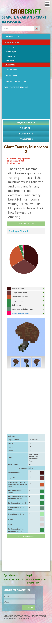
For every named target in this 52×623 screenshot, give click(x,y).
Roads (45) (9, 60)
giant (31, 454)
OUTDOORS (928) (11, 42)
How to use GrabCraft (14, 579)
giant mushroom (34, 455)
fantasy (32, 461)
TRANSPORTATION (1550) (15, 81)
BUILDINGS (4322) (11, 36)
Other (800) (10, 65)
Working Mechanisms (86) (16, 87)
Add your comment (26, 536)
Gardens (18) (10, 52)
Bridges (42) (10, 56)
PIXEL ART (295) (10, 75)
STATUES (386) (10, 69)
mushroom (33, 459)
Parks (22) (9, 47)
